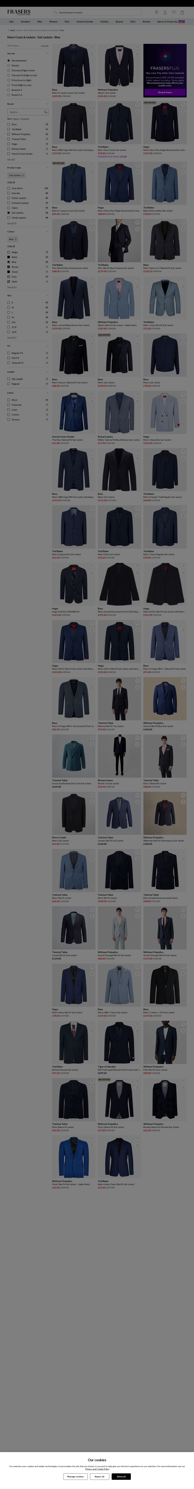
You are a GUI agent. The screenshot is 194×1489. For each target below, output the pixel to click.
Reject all (99, 1476)
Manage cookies (75, 1476)
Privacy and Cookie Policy (97, 1469)
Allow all (121, 1476)
